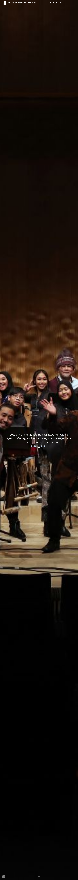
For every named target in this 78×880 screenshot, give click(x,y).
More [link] (68, 3)
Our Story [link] (59, 3)
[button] (75, 2)
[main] (39, 438)
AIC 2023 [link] (50, 3)
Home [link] (42, 3)
